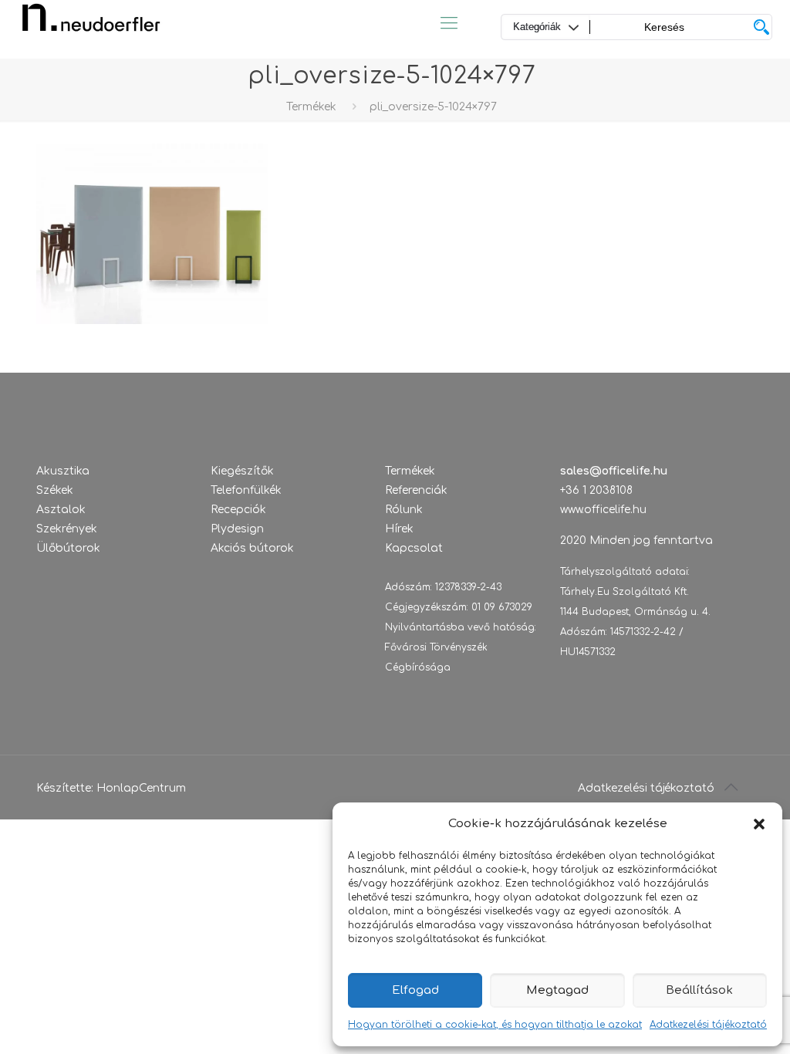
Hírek (399, 529)
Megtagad (557, 990)
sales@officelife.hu (613, 471)
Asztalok (61, 509)
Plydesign (237, 529)
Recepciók (238, 509)
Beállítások (699, 990)
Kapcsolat (414, 548)
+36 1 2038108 (596, 490)
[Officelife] (91, 23)
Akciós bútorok (252, 548)
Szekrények (66, 529)
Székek (54, 490)
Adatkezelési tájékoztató (708, 1024)
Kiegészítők (242, 471)
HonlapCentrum (141, 788)
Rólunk (404, 509)
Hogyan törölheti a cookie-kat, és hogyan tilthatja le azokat (495, 1024)
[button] (759, 824)
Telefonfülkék (246, 490)
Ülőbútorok (68, 548)
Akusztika (62, 471)
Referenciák (416, 490)
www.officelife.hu (603, 509)
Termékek (311, 107)
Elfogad (415, 990)
